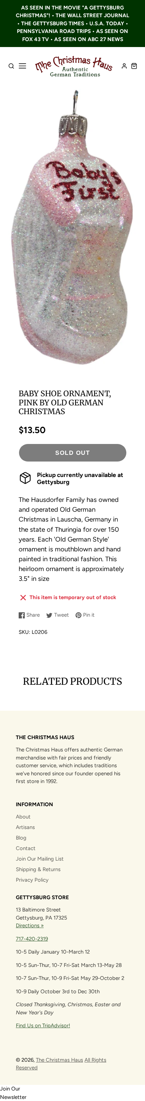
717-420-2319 (32, 939)
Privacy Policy (32, 880)
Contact (26, 848)
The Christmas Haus (59, 1060)
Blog (21, 838)
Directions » (30, 925)
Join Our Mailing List (40, 859)
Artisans (25, 827)
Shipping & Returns (38, 869)
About (23, 817)
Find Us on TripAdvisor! (43, 1025)
